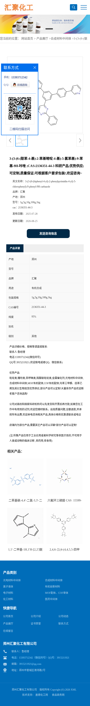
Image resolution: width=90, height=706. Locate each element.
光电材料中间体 (12, 580)
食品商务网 (58, 694)
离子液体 (8, 586)
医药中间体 (51, 599)
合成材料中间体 (61, 38)
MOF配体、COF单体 (56, 592)
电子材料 (8, 592)
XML (73, 689)
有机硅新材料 (52, 586)
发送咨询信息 (48, 233)
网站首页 (27, 38)
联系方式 (63, 623)
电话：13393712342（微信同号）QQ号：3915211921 (40, 657)
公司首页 (8, 616)
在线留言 (8, 631)
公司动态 (63, 616)
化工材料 (8, 599)
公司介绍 (36, 616)
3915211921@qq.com (30, 664)
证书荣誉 (36, 623)
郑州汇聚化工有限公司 (24, 689)
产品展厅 (42, 38)
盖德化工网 (41, 694)
